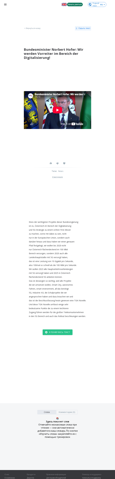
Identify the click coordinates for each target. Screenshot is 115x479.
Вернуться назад (33, 28)
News (60, 171)
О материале (57, 177)
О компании (9, 478)
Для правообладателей (56, 478)
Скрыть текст (84, 28)
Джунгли (30, 478)
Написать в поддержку (91, 478)
